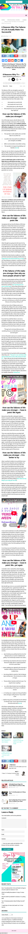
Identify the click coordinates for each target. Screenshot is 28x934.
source (16, 147)
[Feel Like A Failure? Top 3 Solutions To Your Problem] (7, 735)
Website (4, 838)
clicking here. (16, 372)
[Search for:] (14, 1)
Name (3, 829)
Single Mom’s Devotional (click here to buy (13, 258)
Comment (4, 818)
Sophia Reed (5, 36)
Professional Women (13, 19)
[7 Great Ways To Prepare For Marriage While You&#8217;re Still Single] (18, 735)
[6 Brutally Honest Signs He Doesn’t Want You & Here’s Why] (5, 785)
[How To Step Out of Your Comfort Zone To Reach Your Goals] (5, 801)
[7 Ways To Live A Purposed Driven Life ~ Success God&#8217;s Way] (7, 748)
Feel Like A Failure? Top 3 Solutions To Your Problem (6, 740)
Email (3, 834)
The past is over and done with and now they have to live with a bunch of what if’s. (14, 356)
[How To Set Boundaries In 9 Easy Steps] (5, 793)
